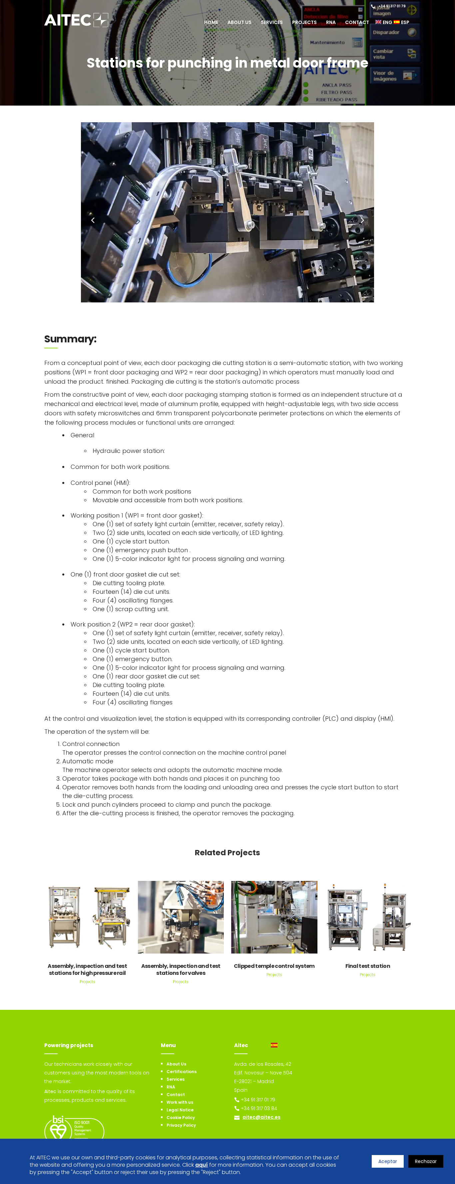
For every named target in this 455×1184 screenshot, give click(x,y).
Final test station (367, 966)
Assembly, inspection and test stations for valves (181, 969)
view (87, 916)
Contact (176, 1094)
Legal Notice (180, 1110)
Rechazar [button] (426, 1161)
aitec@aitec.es (261, 1117)
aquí (201, 1165)
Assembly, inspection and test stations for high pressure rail (87, 969)
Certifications (182, 1071)
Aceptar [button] (387, 1161)
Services (176, 1079)
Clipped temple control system (274, 966)
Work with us (180, 1102)
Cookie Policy (181, 1117)
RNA (171, 1087)
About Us (176, 1064)
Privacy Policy (181, 1125)
